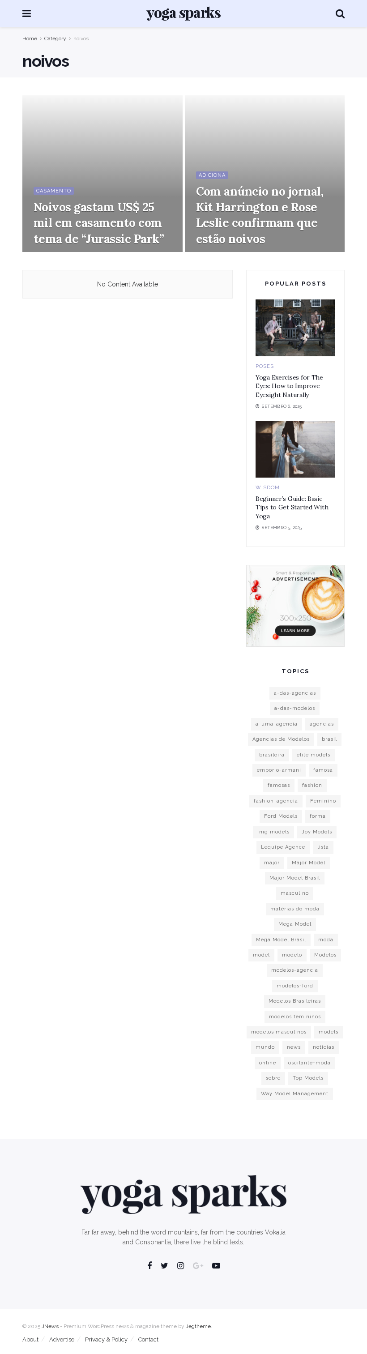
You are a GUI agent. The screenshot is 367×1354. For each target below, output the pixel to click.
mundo (265, 1047)
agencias (322, 724)
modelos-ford (295, 986)
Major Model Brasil (294, 878)
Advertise (61, 1339)
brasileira (272, 755)
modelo (292, 955)
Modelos (325, 955)
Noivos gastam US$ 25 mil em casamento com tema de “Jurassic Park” (99, 223)
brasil (329, 739)
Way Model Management (295, 1094)
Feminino (323, 801)
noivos (81, 38)
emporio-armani (279, 770)
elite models (313, 755)
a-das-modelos (294, 708)
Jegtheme (198, 1326)
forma (318, 816)
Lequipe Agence (283, 847)
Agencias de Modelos (281, 739)
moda (325, 940)
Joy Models (317, 832)
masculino (295, 893)
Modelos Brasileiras (295, 1001)
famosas (279, 785)
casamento (53, 191)
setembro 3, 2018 (58, 251)
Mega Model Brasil (281, 940)
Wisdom (268, 487)
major (272, 863)
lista (323, 847)
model (261, 955)
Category (55, 38)
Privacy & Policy (106, 1339)
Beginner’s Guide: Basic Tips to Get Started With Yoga (292, 507)
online (267, 1063)
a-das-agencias (295, 693)
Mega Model (295, 924)
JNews (50, 1326)
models (328, 1032)
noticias (323, 1047)
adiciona (212, 175)
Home (29, 38)
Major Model (308, 863)
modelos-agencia (294, 970)
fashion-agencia (276, 801)
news (294, 1047)
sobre (273, 1078)
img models (273, 832)
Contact (148, 1339)
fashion (312, 785)
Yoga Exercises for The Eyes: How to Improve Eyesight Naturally (289, 386)
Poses (265, 366)
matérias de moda (295, 909)
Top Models (308, 1078)
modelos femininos (295, 1017)
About (30, 1339)
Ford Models (281, 816)
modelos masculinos (279, 1032)
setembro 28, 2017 (221, 251)
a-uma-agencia (277, 724)
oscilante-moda (309, 1063)
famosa (323, 770)
